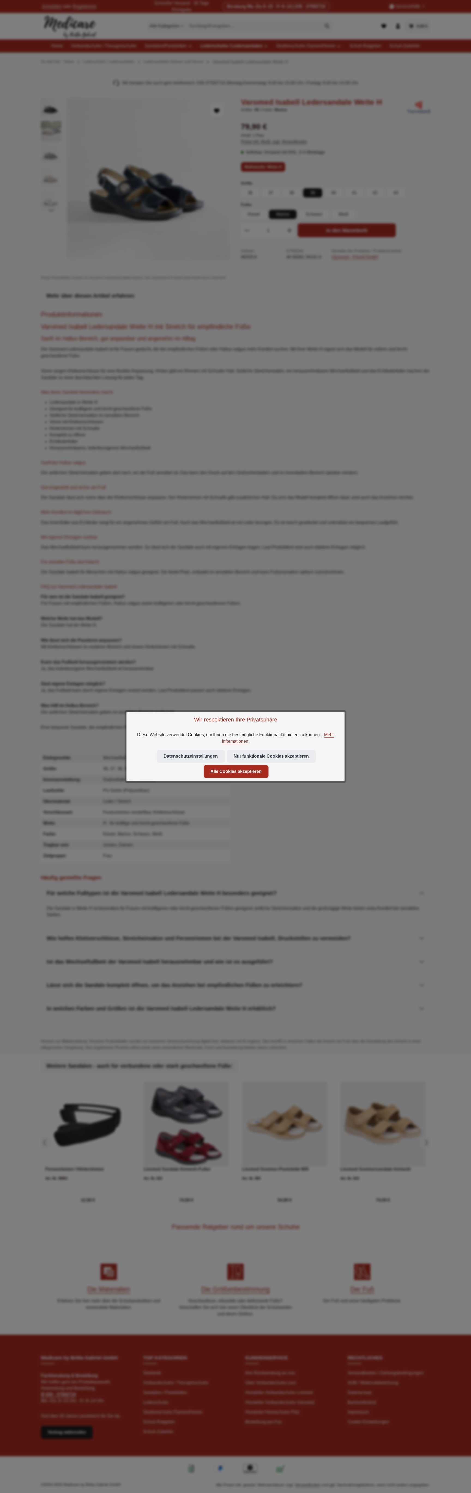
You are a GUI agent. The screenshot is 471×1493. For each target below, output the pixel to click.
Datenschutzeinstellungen (191, 756)
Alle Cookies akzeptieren (236, 771)
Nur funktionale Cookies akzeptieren (271, 756)
